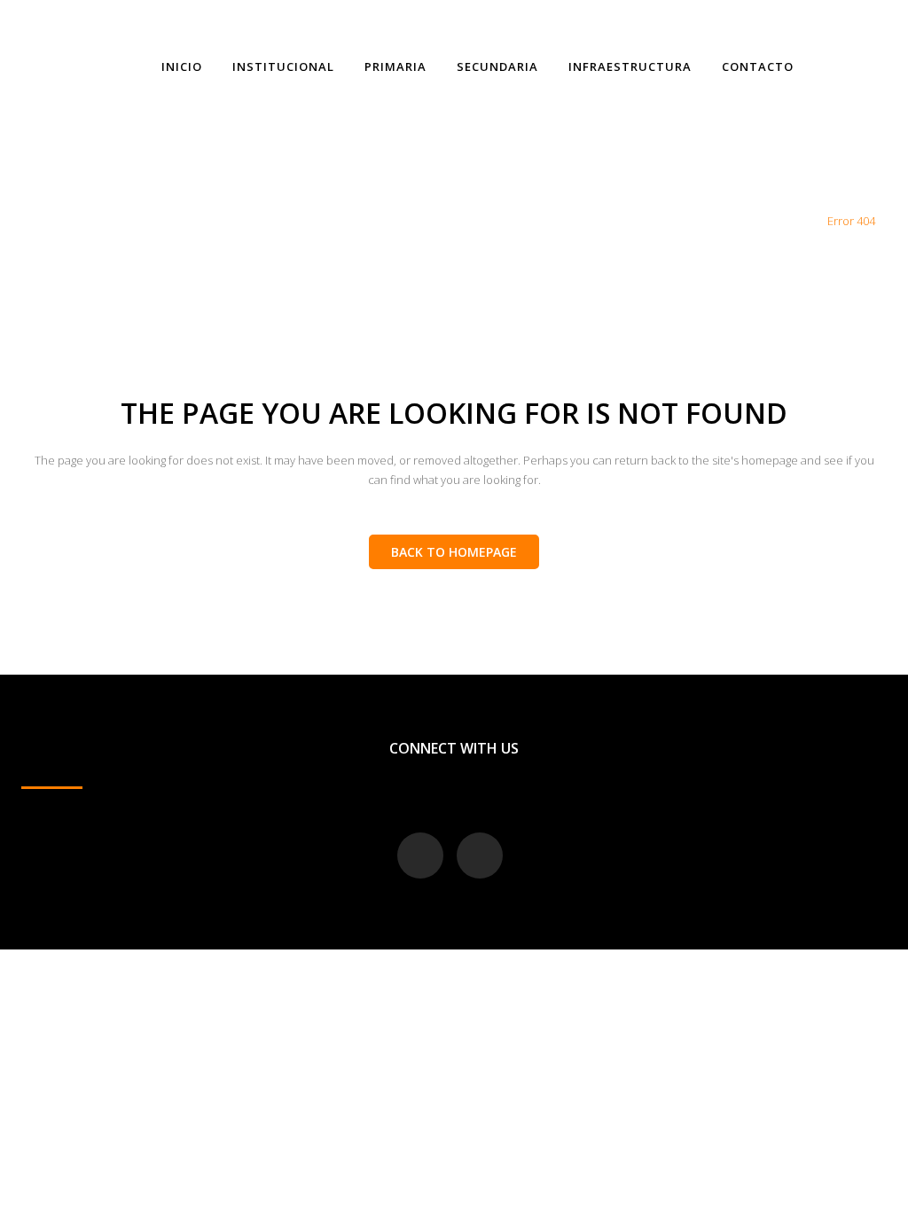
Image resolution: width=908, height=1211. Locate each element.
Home (799, 221)
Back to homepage (454, 551)
